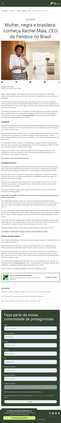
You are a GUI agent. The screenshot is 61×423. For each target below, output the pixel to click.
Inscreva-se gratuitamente (19, 418)
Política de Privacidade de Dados (41, 395)
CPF (5, 358)
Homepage (4, 11)
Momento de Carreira (9, 366)
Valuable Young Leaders (43, 111)
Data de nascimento (9, 333)
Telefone (6, 350)
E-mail (6, 341)
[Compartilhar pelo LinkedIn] (16, 82)
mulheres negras (23, 102)
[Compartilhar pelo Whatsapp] (45, 82)
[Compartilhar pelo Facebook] (30, 82)
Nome (5, 324)
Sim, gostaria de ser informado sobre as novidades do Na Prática (24, 392)
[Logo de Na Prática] (55, 3)
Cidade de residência (9, 383)
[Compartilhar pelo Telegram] (59, 82)
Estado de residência (9, 375)
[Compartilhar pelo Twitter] (2, 82)
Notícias (12, 11)
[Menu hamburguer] (2, 3)
